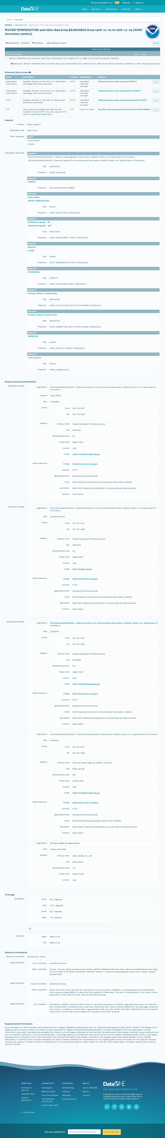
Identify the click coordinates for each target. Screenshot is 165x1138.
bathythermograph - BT (39, 222)
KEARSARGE (33, 272)
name (67, 482)
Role (45, 402)
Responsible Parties (15, 622)
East (45, 905)
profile (31, 250)
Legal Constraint (17, 963)
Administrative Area (60, 436)
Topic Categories (17, 136)
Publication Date (17, 130)
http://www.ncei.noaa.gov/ (85, 464)
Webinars (66, 1095)
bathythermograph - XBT (40, 226)
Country (66, 448)
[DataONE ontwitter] (107, 1107)
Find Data (29, 1112)
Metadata (19, 20)
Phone (44, 408)
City (67, 430)
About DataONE (90, 1088)
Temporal (20, 936)
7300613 (32, 182)
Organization (41, 387)
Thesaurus (42, 172)
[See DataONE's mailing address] (136, 1107)
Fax (68, 414)
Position (43, 395)
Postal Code (64, 442)
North (44, 899)
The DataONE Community (48, 1100)
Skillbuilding (68, 1088)
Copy (156, 82)
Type (44, 166)
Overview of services (26, 1089)
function (65, 494)
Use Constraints (39, 963)
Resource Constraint (15, 956)
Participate (47, 1088)
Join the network (50, 1095)
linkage (66, 464)
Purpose (20, 124)
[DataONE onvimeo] (114, 1107)
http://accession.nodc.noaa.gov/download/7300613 (122, 100)
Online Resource (40, 463)
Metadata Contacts (16, 386)
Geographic (19, 899)
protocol (65, 470)
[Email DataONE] (122, 1107)
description (64, 488)
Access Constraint (39, 984)
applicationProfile (61, 476)
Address (43, 423)
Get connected (112, 1132)
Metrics (86, 1091)
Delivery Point (63, 424)
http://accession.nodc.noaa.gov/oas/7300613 (119, 91)
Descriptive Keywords (14, 153)
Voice (67, 408)
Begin (44, 937)
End (45, 943)
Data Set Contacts (16, 507)
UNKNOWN (33, 336)
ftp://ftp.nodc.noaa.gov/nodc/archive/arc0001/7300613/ (124, 109)
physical (32, 247)
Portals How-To (69, 1099)
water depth (33, 197)
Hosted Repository (26, 1099)
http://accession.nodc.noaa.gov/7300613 (117, 81)
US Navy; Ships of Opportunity (42, 293)
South (44, 911)
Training (65, 1091)
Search (9, 20)
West (44, 917)
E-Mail (66, 454)
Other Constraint (39, 969)
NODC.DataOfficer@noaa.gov (86, 454)
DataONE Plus (28, 1094)
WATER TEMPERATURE (38, 201)
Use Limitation (40, 1004)
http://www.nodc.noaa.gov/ (85, 802)
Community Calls (50, 1105)
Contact (86, 1095)
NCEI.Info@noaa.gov (82, 569)
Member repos (48, 1091)
